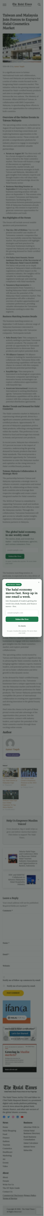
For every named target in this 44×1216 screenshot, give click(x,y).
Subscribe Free (22, 619)
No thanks (22, 626)
